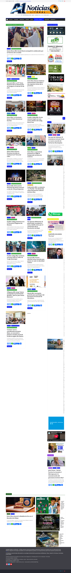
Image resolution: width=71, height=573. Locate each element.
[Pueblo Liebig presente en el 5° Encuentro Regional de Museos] (15, 210)
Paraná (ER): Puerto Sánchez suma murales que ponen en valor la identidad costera (35, 260)
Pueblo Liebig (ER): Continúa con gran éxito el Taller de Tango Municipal (15, 257)
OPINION (27, 19)
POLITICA (10, 19)
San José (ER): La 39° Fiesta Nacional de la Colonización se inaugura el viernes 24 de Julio (15, 85)
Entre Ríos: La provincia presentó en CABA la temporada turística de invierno (34, 154)
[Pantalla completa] (63, 440)
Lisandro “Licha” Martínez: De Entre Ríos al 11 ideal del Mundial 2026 (62, 505)
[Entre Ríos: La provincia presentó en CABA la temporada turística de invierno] (36, 140)
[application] (56, 436)
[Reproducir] (48, 440)
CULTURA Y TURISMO (38, 19)
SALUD (32, 19)
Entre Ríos (8, 48)
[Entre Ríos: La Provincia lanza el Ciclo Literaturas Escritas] (15, 106)
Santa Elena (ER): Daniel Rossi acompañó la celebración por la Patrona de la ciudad (25, 51)
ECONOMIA (16, 19)
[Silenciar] (62, 440)
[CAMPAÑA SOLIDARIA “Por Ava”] (56, 221)
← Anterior (28, 313)
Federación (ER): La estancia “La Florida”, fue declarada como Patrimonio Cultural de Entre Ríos (36, 189)
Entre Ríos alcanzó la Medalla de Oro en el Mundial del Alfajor (20, 517)
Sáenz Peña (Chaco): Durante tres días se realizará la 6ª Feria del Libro (14, 154)
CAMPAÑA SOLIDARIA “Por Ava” (55, 235)
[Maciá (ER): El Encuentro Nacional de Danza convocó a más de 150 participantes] (15, 176)
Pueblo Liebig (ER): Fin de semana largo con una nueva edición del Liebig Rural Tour (35, 119)
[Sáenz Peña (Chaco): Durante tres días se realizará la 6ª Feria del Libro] (15, 140)
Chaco (8, 147)
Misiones (29, 217)
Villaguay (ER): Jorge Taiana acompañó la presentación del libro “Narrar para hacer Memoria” (15, 294)
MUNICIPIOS (22, 19)
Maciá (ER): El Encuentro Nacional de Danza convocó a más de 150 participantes (15, 187)
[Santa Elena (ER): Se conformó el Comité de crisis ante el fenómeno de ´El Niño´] (55, 182)
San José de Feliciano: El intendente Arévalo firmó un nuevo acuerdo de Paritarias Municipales (56, 140)
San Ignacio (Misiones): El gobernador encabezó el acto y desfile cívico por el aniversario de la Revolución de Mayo (35, 225)
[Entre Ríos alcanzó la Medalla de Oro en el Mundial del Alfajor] (20, 497)
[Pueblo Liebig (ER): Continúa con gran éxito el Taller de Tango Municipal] (15, 246)
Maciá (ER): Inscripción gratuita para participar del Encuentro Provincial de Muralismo (35, 295)
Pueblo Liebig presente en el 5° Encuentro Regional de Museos (15, 223)
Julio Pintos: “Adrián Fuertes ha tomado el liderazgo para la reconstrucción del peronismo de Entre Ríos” (56, 474)
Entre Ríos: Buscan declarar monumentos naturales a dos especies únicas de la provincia (35, 83)
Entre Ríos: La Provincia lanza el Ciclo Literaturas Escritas (14, 118)
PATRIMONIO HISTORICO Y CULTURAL (16, 48)
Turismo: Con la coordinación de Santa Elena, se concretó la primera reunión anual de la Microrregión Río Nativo (15, 333)
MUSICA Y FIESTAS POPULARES (15, 325)
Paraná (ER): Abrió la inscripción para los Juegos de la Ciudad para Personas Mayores (62, 522)
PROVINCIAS (53, 19)
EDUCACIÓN (47, 19)
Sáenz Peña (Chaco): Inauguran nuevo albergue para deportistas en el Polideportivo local (61, 538)
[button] (42, 19)
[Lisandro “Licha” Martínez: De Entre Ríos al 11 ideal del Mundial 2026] (48, 505)
